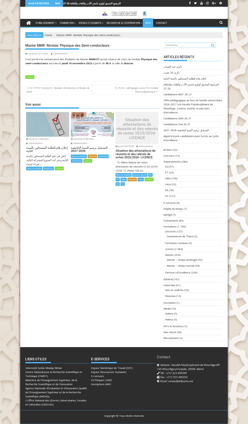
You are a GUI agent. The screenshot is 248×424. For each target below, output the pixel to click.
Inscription (76, 161)
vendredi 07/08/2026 (83, 139)
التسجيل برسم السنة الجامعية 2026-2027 (186, 130)
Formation (67, 23)
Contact (161, 23)
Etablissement (45, 23)
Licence (29, 77)
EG (150, 175)
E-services (169, 202)
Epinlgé (167, 214)
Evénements (170, 220)
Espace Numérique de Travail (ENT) (112, 368)
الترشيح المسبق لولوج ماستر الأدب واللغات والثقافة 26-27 (73, 3)
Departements (139, 175)
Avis (148, 23)
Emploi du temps (173, 208)
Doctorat (170, 231)
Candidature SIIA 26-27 (176, 124)
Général (92, 156)
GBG (123, 179)
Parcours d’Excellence (177, 272)
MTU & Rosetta (172, 326)
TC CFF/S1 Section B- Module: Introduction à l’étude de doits (58, 89)
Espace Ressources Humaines (108, 372)
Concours (168, 155)
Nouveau (170, 296)
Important (48, 168)
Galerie (169, 313)
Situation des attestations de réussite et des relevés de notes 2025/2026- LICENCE (137, 129)
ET (118, 179)
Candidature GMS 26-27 (177, 118)
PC (122, 184)
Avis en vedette (34, 168)
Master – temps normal (180, 265)
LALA (141, 179)
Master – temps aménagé (182, 259)
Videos (169, 319)
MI (118, 184)
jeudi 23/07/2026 (126, 146)
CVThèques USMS (101, 380)
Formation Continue (176, 243)
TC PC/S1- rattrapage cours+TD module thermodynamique (136, 89)
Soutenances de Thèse (180, 236)
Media (167, 308)
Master (169, 255)
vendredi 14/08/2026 (38, 139)
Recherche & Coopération (123, 23)
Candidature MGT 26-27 (133, 3)
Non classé (169, 332)
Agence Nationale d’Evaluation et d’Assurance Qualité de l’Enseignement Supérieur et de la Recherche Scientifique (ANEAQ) (56, 392)
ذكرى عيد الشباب (172, 66)
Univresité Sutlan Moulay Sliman (43, 368)
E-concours (97, 376)
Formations (170, 226)
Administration (60, 53)
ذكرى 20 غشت (171, 72)
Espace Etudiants (90, 23)
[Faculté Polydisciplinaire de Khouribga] (28, 22)
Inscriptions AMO (101, 384)
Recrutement (171, 338)
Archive (167, 149)
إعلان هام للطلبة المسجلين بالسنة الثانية (184, 78)
